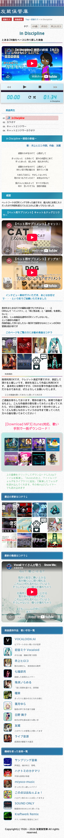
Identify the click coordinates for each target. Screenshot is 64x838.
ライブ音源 (22, 736)
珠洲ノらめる (23, 682)
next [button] (55, 87)
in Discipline (18, 118)
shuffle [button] (34, 97)
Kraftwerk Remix (27, 814)
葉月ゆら (20, 704)
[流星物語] (24, 352)
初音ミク (6, 19)
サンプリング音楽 (26, 760)
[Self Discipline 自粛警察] (9, 352)
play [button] (24, 87)
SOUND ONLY (24, 803)
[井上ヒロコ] (39, 352)
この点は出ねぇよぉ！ (29, 792)
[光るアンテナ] (55, 368)
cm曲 (34, 26)
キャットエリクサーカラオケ (21, 130)
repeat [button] (30, 97)
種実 (17, 693)
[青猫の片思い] (24, 368)
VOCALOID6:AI (25, 639)
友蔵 (17, 725)
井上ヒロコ (56, 26)
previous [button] (9, 87)
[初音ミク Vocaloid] (55, 352)
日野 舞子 (21, 715)
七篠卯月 (20, 671)
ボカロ (44, 26)
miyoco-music (25, 782)
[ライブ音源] (9, 368)
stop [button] (40, 87)
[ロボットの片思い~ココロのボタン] (39, 368)
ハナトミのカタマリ (27, 771)
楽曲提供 (18, 19)
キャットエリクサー (16, 126)
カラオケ (11, 122)
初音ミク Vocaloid (27, 650)
